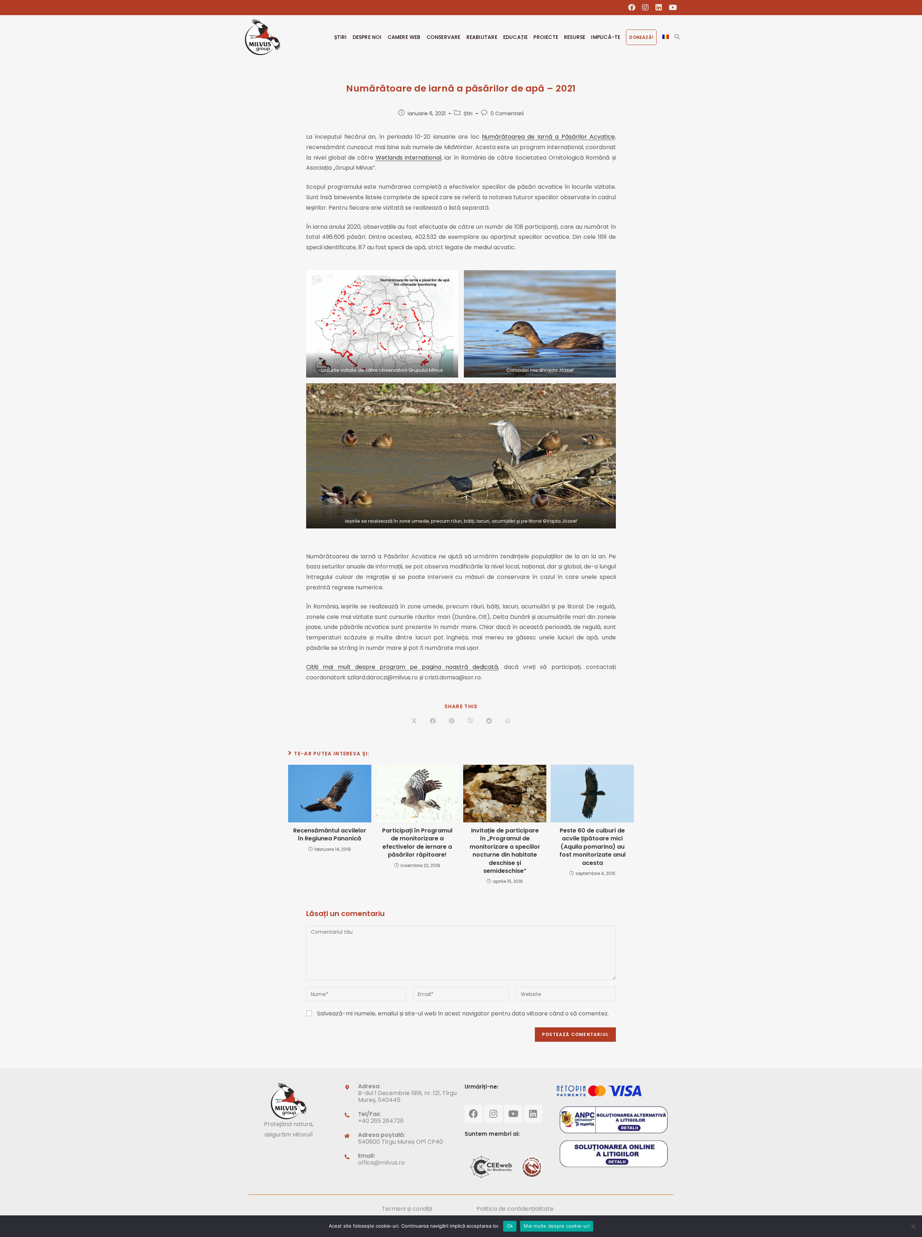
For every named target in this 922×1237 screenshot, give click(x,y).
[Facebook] (474, 1114)
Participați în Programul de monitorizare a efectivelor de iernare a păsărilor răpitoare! (417, 843)
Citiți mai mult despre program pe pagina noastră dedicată (402, 667)
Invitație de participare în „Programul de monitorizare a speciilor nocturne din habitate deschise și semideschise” (505, 851)
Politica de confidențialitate (515, 1209)
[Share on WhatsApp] (508, 721)
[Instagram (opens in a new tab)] (645, 7)
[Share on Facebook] (433, 721)
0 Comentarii (507, 113)
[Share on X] (414, 721)
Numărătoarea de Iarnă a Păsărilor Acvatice (548, 137)
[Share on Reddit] (489, 721)
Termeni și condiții (407, 1209)
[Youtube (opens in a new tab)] (671, 7)
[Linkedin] (533, 1114)
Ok (510, 1226)
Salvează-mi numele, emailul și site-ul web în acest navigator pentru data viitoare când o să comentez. (463, 1013)
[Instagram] (493, 1114)
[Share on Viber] (470, 721)
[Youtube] (513, 1114)
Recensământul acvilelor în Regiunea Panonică (329, 835)
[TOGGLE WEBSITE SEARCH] (677, 37)
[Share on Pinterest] (451, 721)
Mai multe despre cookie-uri (557, 1226)
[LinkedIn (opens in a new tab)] (659, 7)
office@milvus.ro (381, 1162)
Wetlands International (409, 157)
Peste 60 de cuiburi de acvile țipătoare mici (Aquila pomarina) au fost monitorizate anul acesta (592, 847)
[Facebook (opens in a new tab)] (632, 7)
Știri (468, 113)
